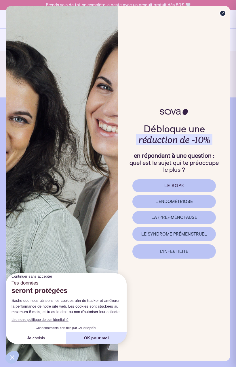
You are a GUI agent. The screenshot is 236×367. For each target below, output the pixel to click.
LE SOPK (174, 185)
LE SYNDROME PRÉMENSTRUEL (174, 234)
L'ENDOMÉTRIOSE (174, 201)
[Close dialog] (223, 13)
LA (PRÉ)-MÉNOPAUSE (174, 217)
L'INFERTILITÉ (174, 251)
